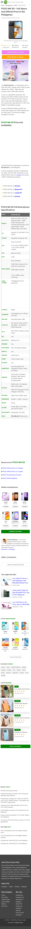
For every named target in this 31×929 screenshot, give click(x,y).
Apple (3, 667)
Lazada (18, 175)
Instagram (12, 549)
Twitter (11, 886)
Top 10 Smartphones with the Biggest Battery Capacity (14, 836)
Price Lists (4, 906)
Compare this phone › (15, 531)
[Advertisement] (15, 144)
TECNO (22, 672)
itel (14, 670)
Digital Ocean (19, 922)
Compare (5, 506)
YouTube (16, 886)
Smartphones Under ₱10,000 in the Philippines (14, 840)
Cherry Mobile (15, 667)
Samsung (15, 672)
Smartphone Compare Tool (20, 896)
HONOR (24, 667)
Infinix (9, 670)
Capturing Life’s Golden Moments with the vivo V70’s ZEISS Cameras (14, 806)
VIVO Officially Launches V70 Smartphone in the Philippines (15, 811)
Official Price (15, 47)
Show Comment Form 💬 (15, 564)
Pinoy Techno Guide (12, 862)
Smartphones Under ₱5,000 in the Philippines (14, 843)
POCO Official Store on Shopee (12, 468)
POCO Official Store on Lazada (12, 471)
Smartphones (9, 5)
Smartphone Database (19, 900)
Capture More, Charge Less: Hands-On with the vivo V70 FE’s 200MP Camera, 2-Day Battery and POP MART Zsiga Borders (15, 800)
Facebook (4, 549)
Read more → (19, 878)
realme (8, 672)
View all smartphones (15, 657)
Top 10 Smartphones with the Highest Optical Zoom (14, 831)
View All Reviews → (16, 746)
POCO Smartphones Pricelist (11, 475)
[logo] (5, 2)
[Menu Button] (1, 2)
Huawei (3, 670)
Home (2, 5)
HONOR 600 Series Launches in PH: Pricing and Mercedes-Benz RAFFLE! (14, 794)
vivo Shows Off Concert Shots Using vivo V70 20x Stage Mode (15, 821)
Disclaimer (19, 915)
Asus (8, 667)
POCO (15, 5)
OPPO (23, 670)
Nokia (18, 670)
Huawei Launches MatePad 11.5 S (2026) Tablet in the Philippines (15, 816)
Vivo (27, 672)
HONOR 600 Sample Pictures (9, 790)
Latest (8, 618)
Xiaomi (3, 675)
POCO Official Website (9, 478)
